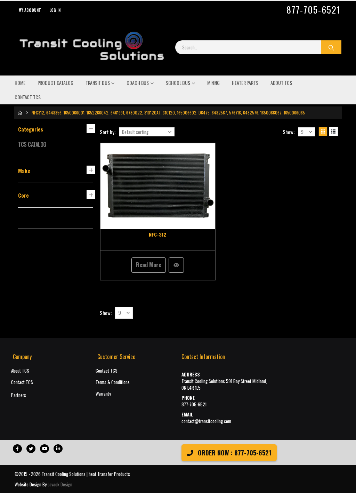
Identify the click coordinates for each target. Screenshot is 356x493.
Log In (55, 10)
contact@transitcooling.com (206, 421)
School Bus (178, 82)
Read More (148, 265)
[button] (322, 131)
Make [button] (24, 170)
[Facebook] (17, 448)
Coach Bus (138, 82)
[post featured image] (157, 186)
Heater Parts (245, 82)
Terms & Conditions (113, 382)
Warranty (103, 393)
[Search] (331, 47)
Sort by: (107, 132)
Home (20, 82)
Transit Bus (98, 82)
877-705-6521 (313, 10)
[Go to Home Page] (20, 113)
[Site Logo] (91, 47)
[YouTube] (44, 448)
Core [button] (23, 195)
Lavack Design (60, 484)
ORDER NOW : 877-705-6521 (233, 452)
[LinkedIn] (58, 448)
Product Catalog (55, 82)
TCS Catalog (32, 144)
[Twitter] (30, 448)
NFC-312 (157, 234)
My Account (29, 10)
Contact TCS (28, 97)
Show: (288, 132)
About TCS (281, 82)
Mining (213, 82)
